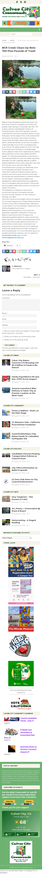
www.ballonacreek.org (10, 235)
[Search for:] (21, 34)
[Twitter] (21, 2)
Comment (5, 298)
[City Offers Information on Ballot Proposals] (6, 470)
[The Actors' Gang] (21, 261)
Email (4, 319)
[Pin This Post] (14, 92)
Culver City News (11, 355)
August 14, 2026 (19, 442)
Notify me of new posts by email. (16, 340)
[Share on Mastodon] (27, 92)
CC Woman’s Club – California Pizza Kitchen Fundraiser (26, 423)
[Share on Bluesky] (34, 92)
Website (5, 325)
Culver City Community (14, 406)
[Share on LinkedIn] (10, 92)
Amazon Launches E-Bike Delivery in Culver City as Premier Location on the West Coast (24, 392)
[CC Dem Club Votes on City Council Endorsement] (6, 481)
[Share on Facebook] (4, 92)
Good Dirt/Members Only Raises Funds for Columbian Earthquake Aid (25, 436)
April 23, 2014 (8, 56)
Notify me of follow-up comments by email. (20, 336)
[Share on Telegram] (31, 92)
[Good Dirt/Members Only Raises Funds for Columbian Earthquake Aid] (6, 436)
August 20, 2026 (19, 461)
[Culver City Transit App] (21, 685)
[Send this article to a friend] (17, 92)
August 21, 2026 (19, 370)
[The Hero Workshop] (21, 658)
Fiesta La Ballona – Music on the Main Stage (25, 412)
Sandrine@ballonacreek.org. (13, 238)
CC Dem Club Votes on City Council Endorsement (25, 480)
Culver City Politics (12, 449)
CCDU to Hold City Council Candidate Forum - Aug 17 (28, 723)
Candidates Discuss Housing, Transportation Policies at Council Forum (26, 456)
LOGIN (30, 867)
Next (37, 23)
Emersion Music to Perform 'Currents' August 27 (28, 754)
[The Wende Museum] (21, 630)
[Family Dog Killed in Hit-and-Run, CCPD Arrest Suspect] (6, 379)
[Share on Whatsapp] (24, 92)
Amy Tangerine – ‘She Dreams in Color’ (22, 498)
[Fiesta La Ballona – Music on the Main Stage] (6, 413)
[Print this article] (21, 92)
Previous (4, 23)
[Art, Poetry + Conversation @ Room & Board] (6, 510)
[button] (39, 29)
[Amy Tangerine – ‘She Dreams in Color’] (6, 499)
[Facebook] (17, 2)
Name (4, 313)
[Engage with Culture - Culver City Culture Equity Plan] (21, 603)
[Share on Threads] (38, 92)
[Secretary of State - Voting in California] (21, 708)
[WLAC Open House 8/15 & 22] (21, 576)
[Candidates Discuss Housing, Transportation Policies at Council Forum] (6, 456)
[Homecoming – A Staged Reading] (6, 522)
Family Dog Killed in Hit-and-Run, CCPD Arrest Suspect (26, 378)
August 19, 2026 (19, 398)
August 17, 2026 (19, 427)
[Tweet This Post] (7, 92)
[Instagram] (25, 2)
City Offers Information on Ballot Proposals (24, 469)
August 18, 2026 (19, 473)
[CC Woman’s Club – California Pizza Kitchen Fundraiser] (6, 424)
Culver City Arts (11, 492)
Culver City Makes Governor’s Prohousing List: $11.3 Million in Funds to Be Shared (25, 364)
